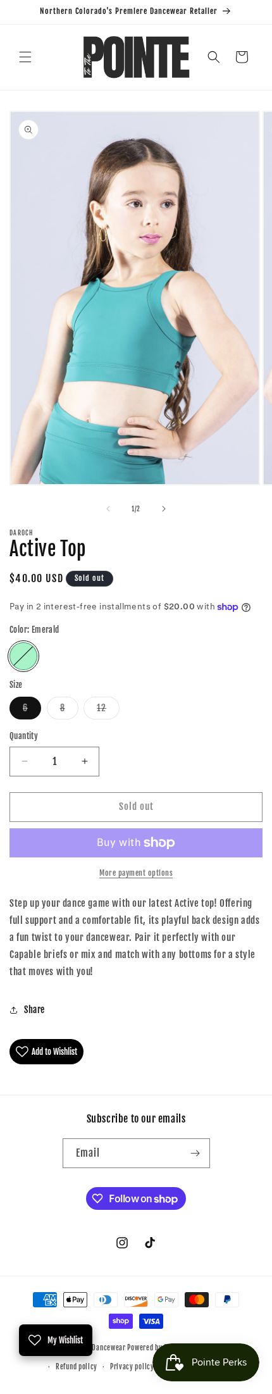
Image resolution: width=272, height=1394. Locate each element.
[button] (25, 57)
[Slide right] (164, 509)
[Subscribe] (195, 1153)
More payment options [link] (136, 873)
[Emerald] (23, 656)
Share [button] (34, 1009)
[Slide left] (108, 509)
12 (108, 710)
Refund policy (76, 1366)
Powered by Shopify (157, 1347)
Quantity (23, 736)
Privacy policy (132, 1366)
